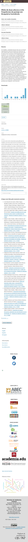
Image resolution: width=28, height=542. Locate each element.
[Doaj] (14, 442)
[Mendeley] (14, 456)
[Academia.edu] (14, 460)
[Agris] (14, 427)
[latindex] (14, 404)
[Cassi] (14, 413)
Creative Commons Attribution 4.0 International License (15, 527)
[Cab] (14, 431)
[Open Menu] (1, 1)
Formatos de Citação (6, 193)
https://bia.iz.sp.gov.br (14, 517)
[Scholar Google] (14, 438)
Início (2, 4)
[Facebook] (14, 358)
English (3, 330)
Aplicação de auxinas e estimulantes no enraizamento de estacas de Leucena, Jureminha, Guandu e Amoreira (13, 257)
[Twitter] (14, 363)
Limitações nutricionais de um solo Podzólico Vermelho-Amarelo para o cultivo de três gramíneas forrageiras (14, 269)
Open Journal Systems (7, 471)
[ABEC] (14, 394)
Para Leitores (5, 343)
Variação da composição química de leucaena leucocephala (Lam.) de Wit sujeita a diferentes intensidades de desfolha (14, 237)
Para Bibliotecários (6, 347)
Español (4, 332)
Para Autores (4, 345)
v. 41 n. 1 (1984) (13, 4)
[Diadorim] (14, 409)
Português (4, 334)
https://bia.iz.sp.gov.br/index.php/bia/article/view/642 (12, 190)
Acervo (6, 4)
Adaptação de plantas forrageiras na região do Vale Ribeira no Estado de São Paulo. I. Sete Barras (15, 303)
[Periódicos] (14, 417)
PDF (4, 117)
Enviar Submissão (7, 322)
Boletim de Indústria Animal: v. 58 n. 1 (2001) (14, 286)
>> (7, 318)
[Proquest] (14, 433)
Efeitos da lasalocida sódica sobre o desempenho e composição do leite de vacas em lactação (14, 283)
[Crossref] (14, 451)
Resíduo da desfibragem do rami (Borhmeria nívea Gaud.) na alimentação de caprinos (15, 213)
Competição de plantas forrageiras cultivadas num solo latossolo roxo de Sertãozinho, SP (15, 312)
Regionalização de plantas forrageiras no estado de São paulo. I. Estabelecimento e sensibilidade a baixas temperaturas (15, 227)
